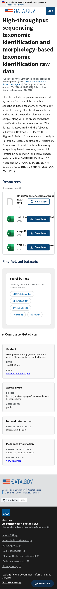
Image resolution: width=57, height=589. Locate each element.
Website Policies (34, 490)
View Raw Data (13, 460)
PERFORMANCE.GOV (12, 492)
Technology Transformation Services (24, 527)
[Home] (20, 11)
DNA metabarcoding (22, 294)
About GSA (8, 535)
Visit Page (41, 201)
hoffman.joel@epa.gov (18, 373)
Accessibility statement (15, 540)
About (4, 490)
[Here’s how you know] (28, 3)
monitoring (18, 314)
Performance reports (14, 561)
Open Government (17, 490)
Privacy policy (10, 566)
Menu (50, 11)
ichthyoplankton (20, 300)
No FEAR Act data (12, 551)
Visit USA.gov (10, 582)
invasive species (20, 307)
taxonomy (35, 314)
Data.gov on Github (31, 492)
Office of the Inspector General (19, 556)
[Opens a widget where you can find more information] (42, 583)
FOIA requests (10, 545)
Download (41, 219)
